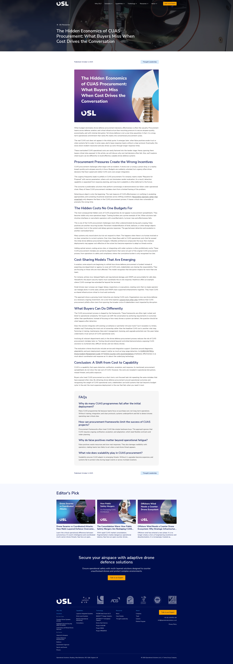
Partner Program (140, 621)
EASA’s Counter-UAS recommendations (119, 354)
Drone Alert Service (102, 623)
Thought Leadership (122, 619)
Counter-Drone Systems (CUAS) (63, 620)
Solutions (59, 613)
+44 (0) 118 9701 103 (170, 617)
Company (138, 613)
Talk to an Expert (169, 4)
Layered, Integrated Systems (84, 613)
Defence (58, 642)
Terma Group (167, 657)
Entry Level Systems (82, 616)
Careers (138, 619)
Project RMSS (100, 628)
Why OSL (59, 610)
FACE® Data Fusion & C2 (103, 613)
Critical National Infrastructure (61, 638)
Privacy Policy (173, 624)
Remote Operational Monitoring (82, 619)
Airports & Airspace (62, 635)
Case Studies (120, 616)
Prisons (58, 650)
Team (137, 616)
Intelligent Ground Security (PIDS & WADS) (64, 624)
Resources (119, 610)
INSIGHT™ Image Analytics (104, 616)
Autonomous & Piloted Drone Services (64, 628)
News (117, 613)
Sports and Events (61, 647)
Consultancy (79, 623)
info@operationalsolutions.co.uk (167, 620)
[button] (108, 3)
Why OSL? (98, 4)
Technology (99, 610)
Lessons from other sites (128, 300)
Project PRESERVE (101, 631)
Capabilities (79, 610)
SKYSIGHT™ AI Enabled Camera (103, 619)
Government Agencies (62, 645)
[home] (62, 3)
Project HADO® (100, 625)
